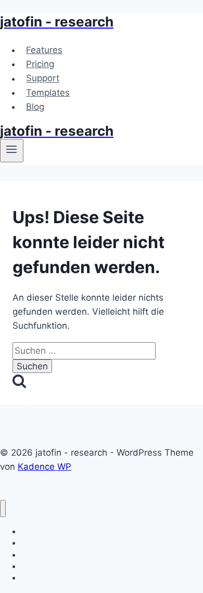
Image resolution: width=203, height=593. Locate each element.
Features (44, 50)
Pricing (40, 64)
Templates (48, 92)
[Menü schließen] (3, 508)
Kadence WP (44, 466)
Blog (35, 106)
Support (42, 78)
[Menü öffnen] (11, 150)
